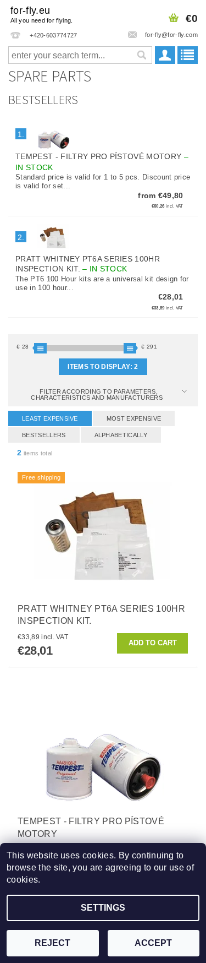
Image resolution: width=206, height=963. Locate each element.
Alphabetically (120, 435)
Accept (153, 943)
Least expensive (50, 418)
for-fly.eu (41, 14)
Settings (103, 907)
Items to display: (103, 367)
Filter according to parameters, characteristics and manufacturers (97, 394)
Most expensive (134, 418)
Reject (52, 943)
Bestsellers (44, 435)
